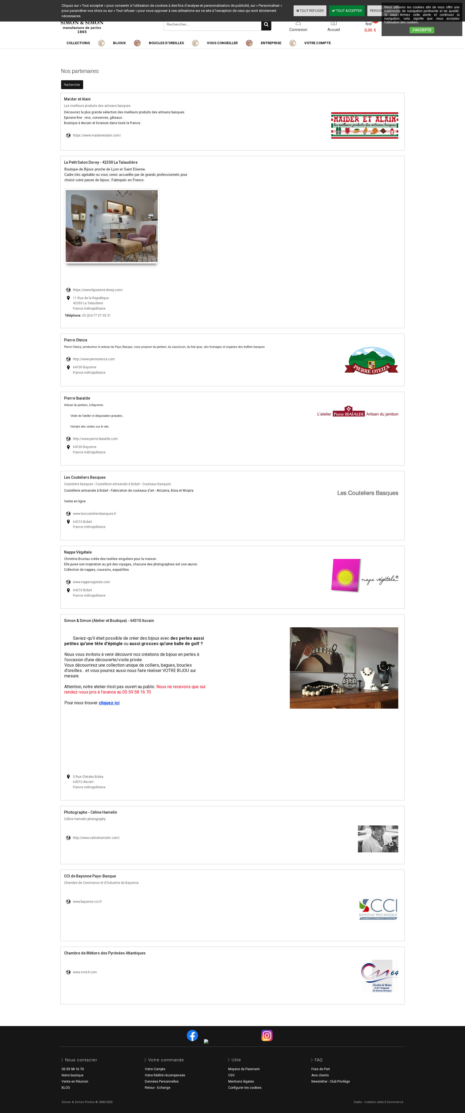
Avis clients (320, 1075)
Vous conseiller (222, 43)
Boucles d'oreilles (166, 43)
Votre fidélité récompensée (165, 1075)
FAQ (319, 1060)
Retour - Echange (157, 1088)
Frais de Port (320, 1069)
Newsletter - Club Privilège (330, 1081)
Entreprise (271, 43)
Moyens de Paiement (244, 1069)
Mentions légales (241, 1081)
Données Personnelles (162, 1081)
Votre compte (317, 43)
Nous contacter (81, 1060)
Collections (78, 43)
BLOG (66, 1088)
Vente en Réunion (75, 1081)
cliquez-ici (109, 702)
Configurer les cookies (245, 1088)
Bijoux (119, 43)
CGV (231, 1075)
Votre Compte (155, 1069)
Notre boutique (72, 1075)
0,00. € (370, 30)
